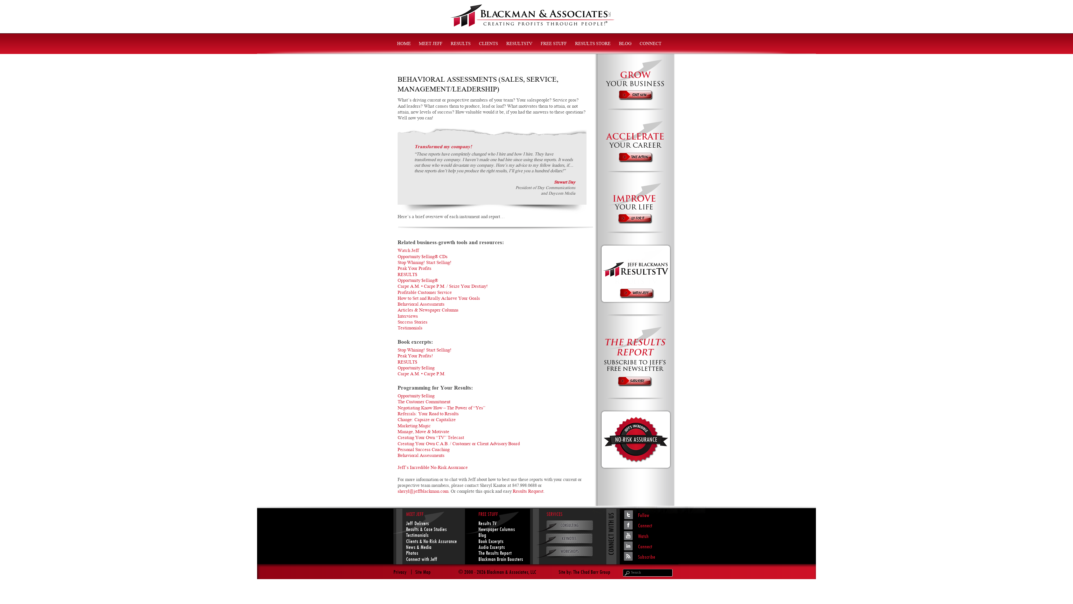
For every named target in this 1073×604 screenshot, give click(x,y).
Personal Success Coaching (424, 450)
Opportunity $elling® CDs (423, 257)
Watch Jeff (408, 250)
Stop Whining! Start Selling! (425, 262)
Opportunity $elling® (418, 280)
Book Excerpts (491, 541)
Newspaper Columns (496, 529)
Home (404, 44)
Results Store (593, 44)
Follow (643, 515)
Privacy (400, 572)
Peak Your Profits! (415, 356)
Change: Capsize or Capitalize (427, 420)
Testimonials (410, 328)
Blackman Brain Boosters (500, 559)
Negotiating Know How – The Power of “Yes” (441, 408)
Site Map (423, 572)
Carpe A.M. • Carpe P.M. (421, 374)
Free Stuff (554, 44)
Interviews (408, 316)
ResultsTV (519, 44)
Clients (488, 44)
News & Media (418, 547)
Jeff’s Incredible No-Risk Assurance (433, 467)
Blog (625, 44)
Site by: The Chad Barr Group (584, 572)
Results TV (487, 523)
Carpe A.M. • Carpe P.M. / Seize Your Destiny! (443, 286)
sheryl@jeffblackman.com (423, 491)
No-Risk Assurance (440, 541)
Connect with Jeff (421, 559)
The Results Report (495, 553)
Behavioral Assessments (421, 304)
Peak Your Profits (414, 268)
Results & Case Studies (426, 529)
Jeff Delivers (417, 523)
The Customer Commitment (424, 402)
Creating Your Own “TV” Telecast (431, 438)
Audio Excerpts (491, 547)
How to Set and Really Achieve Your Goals (439, 298)
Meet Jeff (430, 44)
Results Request (528, 491)
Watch (643, 536)
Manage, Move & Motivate (423, 432)
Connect (650, 44)
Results (461, 44)
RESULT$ (407, 275)
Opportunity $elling (416, 368)
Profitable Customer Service (425, 292)
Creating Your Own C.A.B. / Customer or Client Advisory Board (459, 444)
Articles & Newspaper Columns (428, 310)
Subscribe (646, 557)
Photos (412, 553)
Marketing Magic (414, 426)
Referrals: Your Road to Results (428, 414)
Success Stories (413, 322)
